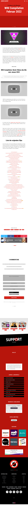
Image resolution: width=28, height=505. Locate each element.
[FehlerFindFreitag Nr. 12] (22, 327)
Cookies (17, 488)
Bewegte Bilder (14, 478)
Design (14, 479)
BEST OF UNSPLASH (14, 321)
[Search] (27, 1)
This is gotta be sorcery (14, 207)
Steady (18, 135)
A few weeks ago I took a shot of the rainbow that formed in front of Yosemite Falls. (14, 156)
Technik (24, 481)
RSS (20, 488)
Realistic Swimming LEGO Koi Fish (14, 193)
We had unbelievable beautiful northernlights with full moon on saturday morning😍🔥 (14, 208)
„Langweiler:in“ (19, 405)
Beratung (8, 488)
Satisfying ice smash (14, 209)
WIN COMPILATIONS (6, 321)
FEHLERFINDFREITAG (22, 321)
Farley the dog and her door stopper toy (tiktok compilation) (14, 174)
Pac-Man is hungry (14, 190)
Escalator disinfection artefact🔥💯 (14, 181)
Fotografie (14, 480)
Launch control (14, 183)
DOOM (14, 175)
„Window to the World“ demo (14, 163)
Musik (23, 477)
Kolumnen (24, 476)
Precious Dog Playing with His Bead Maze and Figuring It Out (14, 192)
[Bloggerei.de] (14, 502)
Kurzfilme (4, 480)
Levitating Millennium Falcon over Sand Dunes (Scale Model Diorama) (14, 184)
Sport (23, 479)
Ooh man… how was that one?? (14, 189)
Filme (4, 479)
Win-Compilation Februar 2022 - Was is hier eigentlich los (15, 266)
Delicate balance (14, 173)
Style (23, 480)
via (17, 163)
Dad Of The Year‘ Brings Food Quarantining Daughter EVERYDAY (14, 172)
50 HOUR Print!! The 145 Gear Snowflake (14, 164)
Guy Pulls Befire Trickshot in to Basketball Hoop (14, 180)
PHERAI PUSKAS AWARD (14, 198)
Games (4, 481)
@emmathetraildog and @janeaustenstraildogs (14, 157)
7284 (15, 470)
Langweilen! (14, 420)
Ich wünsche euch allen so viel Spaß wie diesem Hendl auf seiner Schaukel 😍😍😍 (14, 200)
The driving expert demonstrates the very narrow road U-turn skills (14, 199)
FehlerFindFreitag (4, 476)
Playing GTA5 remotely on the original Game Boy (14, 191)
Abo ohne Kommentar (14, 294)
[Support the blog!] (14, 340)
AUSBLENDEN (15, 26)
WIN (20, 229)
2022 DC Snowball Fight (14, 165)
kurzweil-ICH (14, 481)
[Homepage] (5, 1)
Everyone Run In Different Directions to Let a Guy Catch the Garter (14, 202)
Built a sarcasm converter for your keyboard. (13, 154)
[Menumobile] (25, 1)
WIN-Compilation (7, 229)
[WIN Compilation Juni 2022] (6, 327)
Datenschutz (13, 488)
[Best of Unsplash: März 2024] (14, 327)
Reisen (24, 478)
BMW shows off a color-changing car (14, 166)
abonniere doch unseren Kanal (15, 122)
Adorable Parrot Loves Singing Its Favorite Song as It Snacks (14, 155)
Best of (12, 229)
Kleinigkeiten (4, 478)
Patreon (12, 57)
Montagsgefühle (4, 477)
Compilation (16, 229)
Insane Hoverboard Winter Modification (14, 182)
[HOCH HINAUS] (14, 497)
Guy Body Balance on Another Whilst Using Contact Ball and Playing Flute (14, 201)
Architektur (14, 476)
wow (23, 229)
